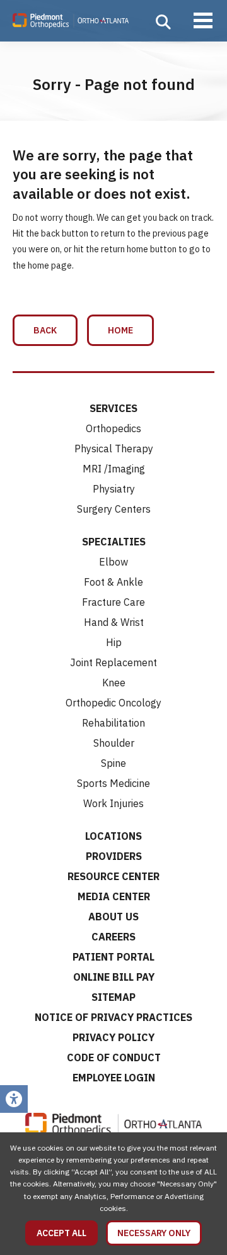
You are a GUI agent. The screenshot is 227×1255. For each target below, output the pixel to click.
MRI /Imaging (114, 468)
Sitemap (113, 997)
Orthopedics (113, 428)
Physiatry (114, 488)
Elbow (113, 561)
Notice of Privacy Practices (113, 1017)
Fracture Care (113, 602)
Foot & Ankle (113, 582)
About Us (113, 916)
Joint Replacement (113, 662)
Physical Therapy (113, 448)
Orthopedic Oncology (113, 702)
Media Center (114, 896)
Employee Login (114, 1077)
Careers (113, 936)
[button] (163, 22)
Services (113, 408)
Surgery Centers (114, 509)
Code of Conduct (114, 1057)
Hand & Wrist (114, 622)
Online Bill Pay (113, 977)
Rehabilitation (113, 723)
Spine (113, 763)
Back (45, 330)
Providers (114, 856)
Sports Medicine (113, 783)
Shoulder (113, 743)
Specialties (114, 541)
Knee (113, 682)
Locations (113, 836)
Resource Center (113, 876)
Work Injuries (113, 803)
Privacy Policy (113, 1037)
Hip (114, 642)
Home (120, 330)
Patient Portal (113, 957)
